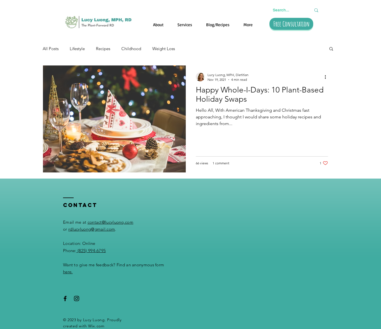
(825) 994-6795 (91, 250)
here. (68, 271)
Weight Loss (163, 48)
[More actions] (327, 77)
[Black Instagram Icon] (76, 298)
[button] (331, 49)
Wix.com (96, 325)
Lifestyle (77, 48)
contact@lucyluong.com (110, 222)
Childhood (131, 48)
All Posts (51, 48)
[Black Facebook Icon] (65, 298)
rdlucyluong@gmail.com (91, 229)
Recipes (103, 48)
